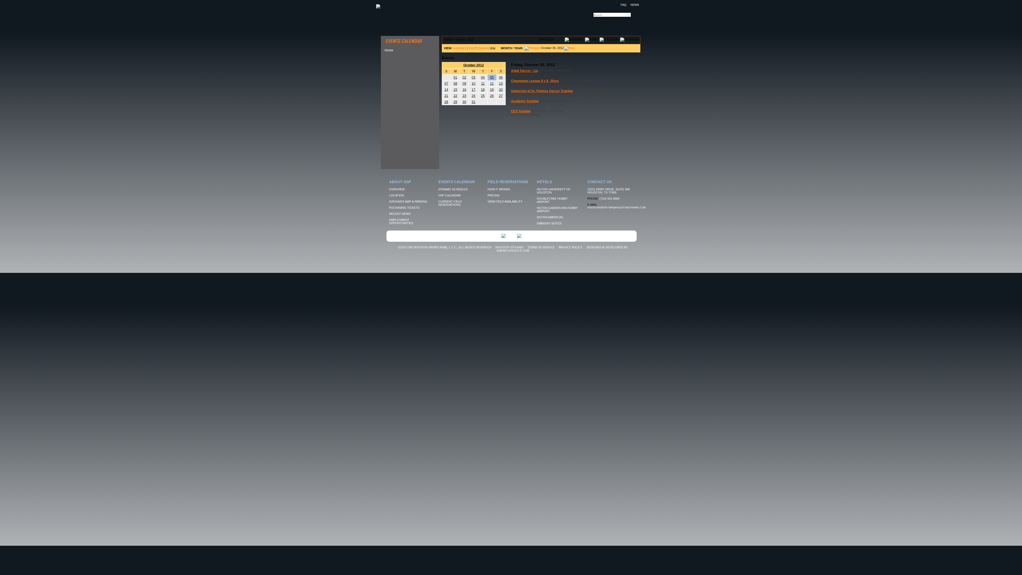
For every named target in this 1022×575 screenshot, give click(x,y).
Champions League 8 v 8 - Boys (535, 81)
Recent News (399, 213)
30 (464, 102)
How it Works (499, 189)
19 (492, 90)
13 (501, 83)
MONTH (506, 48)
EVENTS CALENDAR (439, 22)
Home (389, 50)
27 (501, 96)
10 (473, 83)
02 (464, 77)
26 (492, 96)
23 (464, 96)
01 (455, 77)
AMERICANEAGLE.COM (512, 250)
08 (455, 83)
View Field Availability (505, 201)
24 (473, 96)
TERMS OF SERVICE (541, 247)
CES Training (520, 111)
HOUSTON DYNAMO (509, 247)
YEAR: (518, 48)
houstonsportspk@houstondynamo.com (616, 207)
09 (464, 83)
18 (483, 90)
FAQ (624, 4)
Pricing (494, 195)
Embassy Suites (549, 223)
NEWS (634, 4)
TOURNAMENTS (540, 22)
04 (483, 77)
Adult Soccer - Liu (524, 71)
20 (501, 90)
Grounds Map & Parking (408, 201)
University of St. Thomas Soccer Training (542, 91)
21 (446, 96)
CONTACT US (607, 22)
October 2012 (473, 65)
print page (546, 39)
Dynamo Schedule (453, 189)
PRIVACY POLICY (571, 247)
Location (396, 195)
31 (473, 102)
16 (464, 90)
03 (473, 77)
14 (446, 90)
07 (446, 83)
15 (455, 90)
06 (501, 77)
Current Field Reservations (450, 203)
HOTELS (574, 22)
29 (455, 102)
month (473, 48)
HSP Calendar (449, 195)
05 (492, 77)
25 (483, 96)
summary (459, 48)
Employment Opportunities (401, 221)
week (484, 48)
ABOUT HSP (391, 22)
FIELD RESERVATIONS (491, 22)
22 (455, 96)
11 (483, 83)
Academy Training (524, 101)
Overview (397, 189)
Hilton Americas (550, 217)
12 (492, 83)
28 (446, 102)
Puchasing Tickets (404, 207)
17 (473, 90)
